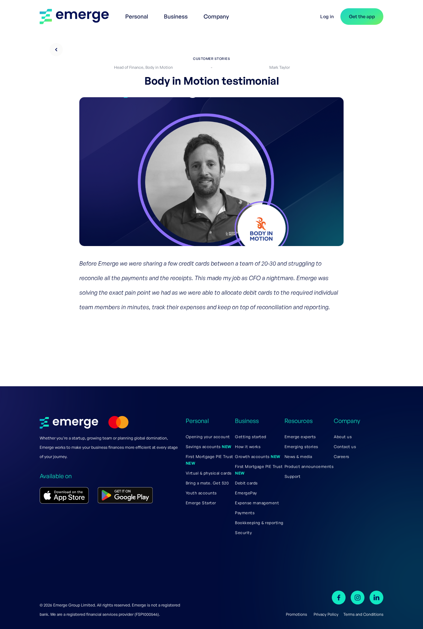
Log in (327, 16)
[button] (138, 13)
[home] (77, 16)
